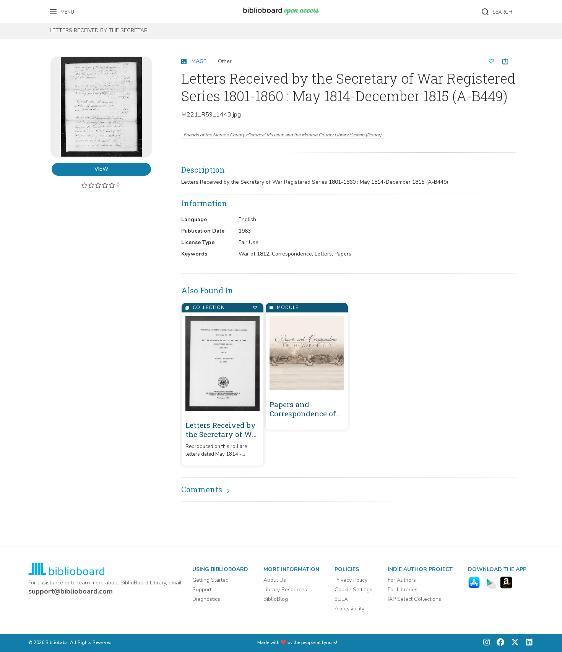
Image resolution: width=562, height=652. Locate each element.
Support (201, 589)
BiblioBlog (275, 599)
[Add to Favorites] (255, 307)
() (283, 135)
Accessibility (349, 608)
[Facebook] (498, 643)
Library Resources (285, 589)
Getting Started (210, 580)
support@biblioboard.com (70, 591)
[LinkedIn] (527, 643)
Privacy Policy (351, 580)
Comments (201, 489)
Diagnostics (206, 599)
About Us (274, 580)
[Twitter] (513, 643)
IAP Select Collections (414, 599)
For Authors (402, 580)
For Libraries (402, 589)
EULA (341, 599)
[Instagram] (487, 643)
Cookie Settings (353, 589)
